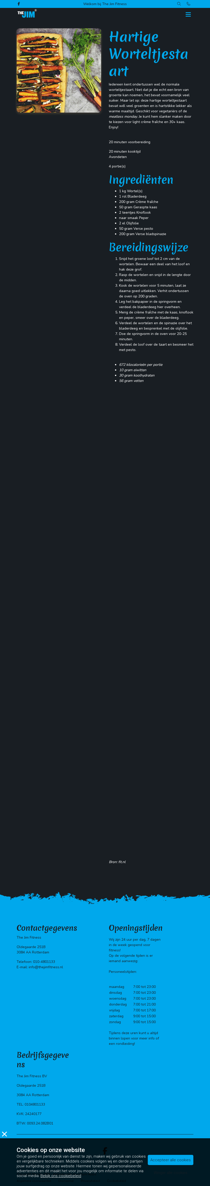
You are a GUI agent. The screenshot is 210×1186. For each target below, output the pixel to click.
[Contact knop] (188, 4)
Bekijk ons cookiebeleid (60, 1175)
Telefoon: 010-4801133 (36, 961)
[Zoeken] (179, 4)
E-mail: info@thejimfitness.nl (40, 967)
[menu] (188, 13)
